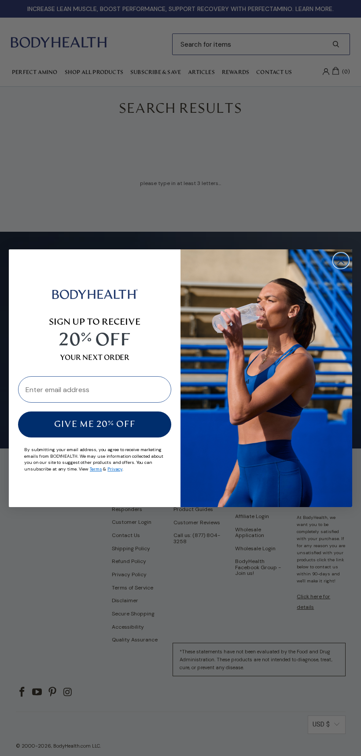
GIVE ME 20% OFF (95, 424)
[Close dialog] (341, 260)
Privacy (114, 469)
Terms (96, 469)
